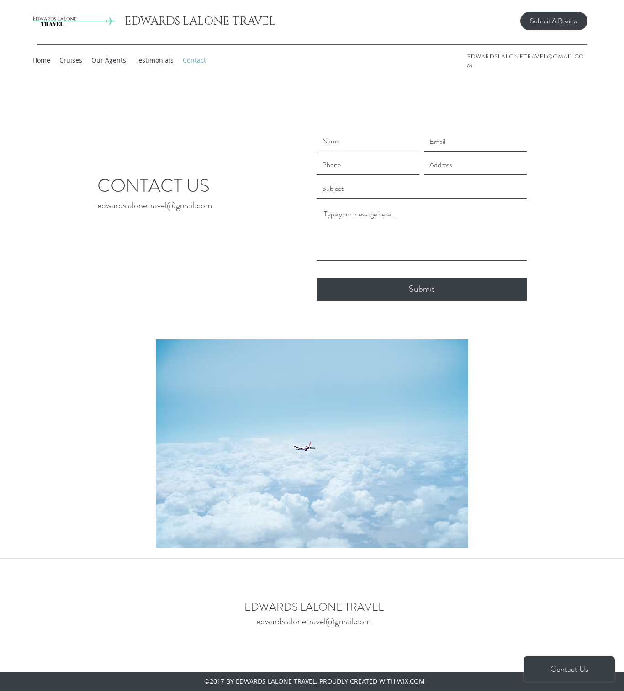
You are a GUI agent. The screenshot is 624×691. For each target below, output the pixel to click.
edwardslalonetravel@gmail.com (154, 205)
